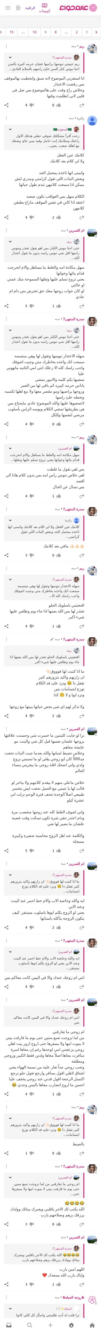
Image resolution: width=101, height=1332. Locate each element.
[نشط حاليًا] (71, 1325)
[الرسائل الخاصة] (9, 1325)
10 (35, 32)
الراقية (30, 7)
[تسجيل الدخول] (50, 1325)
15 (11, 32)
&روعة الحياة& (73, 1297)
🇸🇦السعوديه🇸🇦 (62, 129)
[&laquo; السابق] (96, 32)
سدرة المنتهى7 (62, 57)
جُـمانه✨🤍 (64, 1309)
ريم (81, 46)
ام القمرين (76, 230)
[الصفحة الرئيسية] (78, 8)
